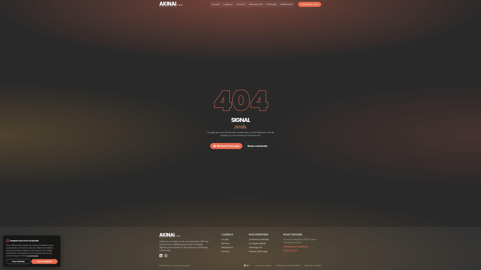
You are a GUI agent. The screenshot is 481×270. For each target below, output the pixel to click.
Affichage (271, 4)
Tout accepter (44, 261)
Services (240, 4)
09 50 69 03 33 (290, 250)
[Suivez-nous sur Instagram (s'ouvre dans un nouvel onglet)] (165, 255)
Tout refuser (18, 261)
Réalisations (286, 4)
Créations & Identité (259, 239)
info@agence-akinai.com (295, 246)
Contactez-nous (309, 4)
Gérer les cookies (313, 265)
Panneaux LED (256, 4)
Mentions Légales (264, 265)
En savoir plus (32, 255)
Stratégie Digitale (257, 243)
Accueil (215, 4)
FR (247, 265)
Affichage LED (255, 247)
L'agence (227, 4)
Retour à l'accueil (228, 146)
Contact (225, 251)
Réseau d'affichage (258, 251)
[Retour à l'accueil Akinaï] (185, 235)
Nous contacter (258, 146)
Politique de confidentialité (288, 265)
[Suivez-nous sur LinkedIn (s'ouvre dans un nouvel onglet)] (160, 255)
